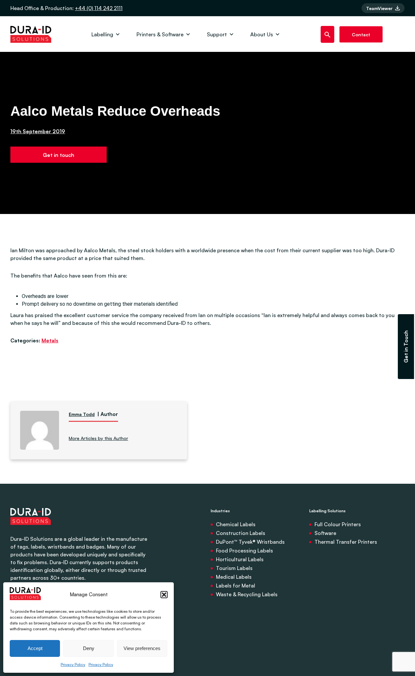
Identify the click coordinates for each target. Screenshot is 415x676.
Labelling (102, 34)
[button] (164, 594)
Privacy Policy (73, 664)
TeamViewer (380, 8)
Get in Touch (406, 346)
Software (325, 533)
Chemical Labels (235, 524)
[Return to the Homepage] (30, 34)
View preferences (142, 648)
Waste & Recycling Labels (247, 594)
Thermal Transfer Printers (345, 542)
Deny (88, 648)
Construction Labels (240, 533)
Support (217, 34)
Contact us (361, 37)
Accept (35, 648)
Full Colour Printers (337, 524)
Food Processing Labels (244, 550)
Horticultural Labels (240, 559)
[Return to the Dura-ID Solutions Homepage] (30, 531)
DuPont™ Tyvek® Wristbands (250, 542)
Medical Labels (234, 577)
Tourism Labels (234, 568)
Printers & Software (160, 34)
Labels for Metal (235, 585)
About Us (261, 34)
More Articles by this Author (98, 438)
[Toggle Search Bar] (328, 34)
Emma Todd (82, 414)
